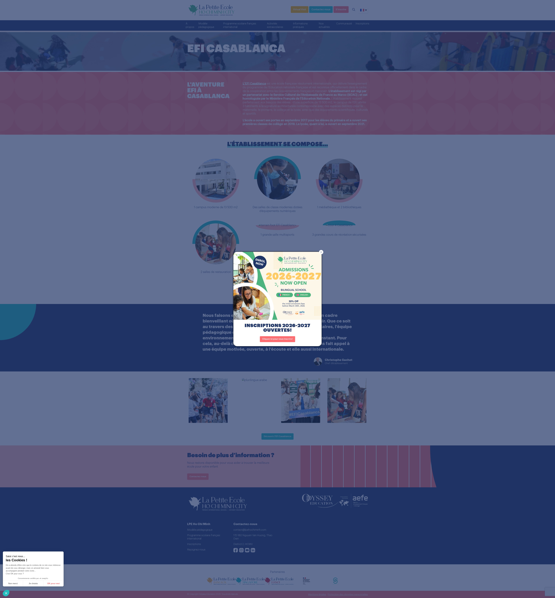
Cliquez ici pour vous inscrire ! (277, 339)
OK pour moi (53, 583)
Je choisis (33, 583)
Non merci (13, 583)
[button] (6, 593)
